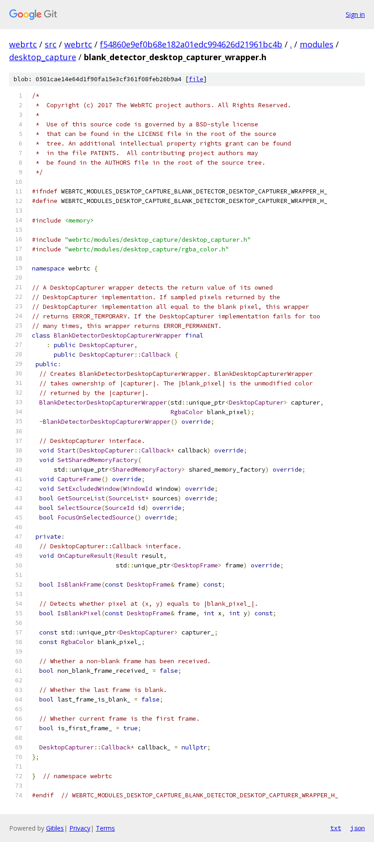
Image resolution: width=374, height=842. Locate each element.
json (357, 828)
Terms (105, 828)
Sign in (355, 14)
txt (335, 828)
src (51, 44)
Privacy (79, 828)
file (196, 79)
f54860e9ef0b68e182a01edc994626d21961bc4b (191, 44)
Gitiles (55, 828)
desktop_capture (42, 57)
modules (316, 44)
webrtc (23, 44)
